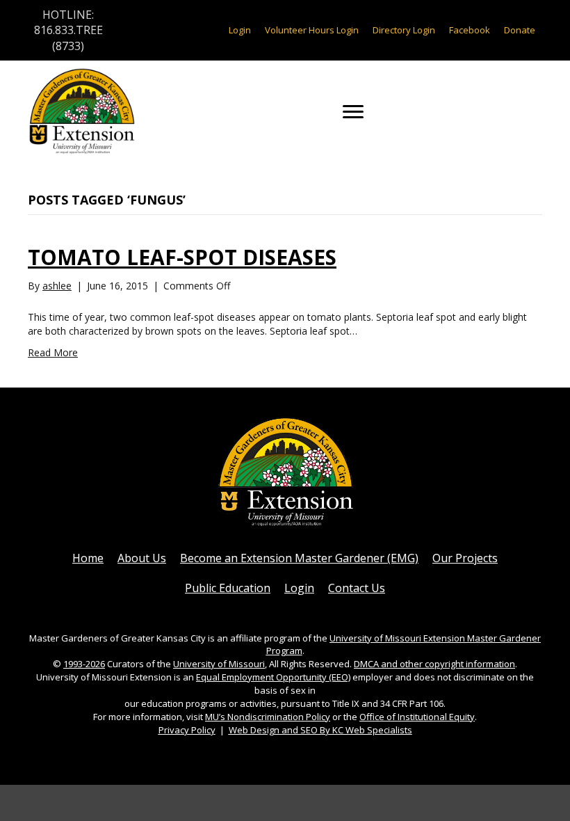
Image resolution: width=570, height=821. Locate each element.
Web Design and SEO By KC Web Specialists (320, 730)
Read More (53, 352)
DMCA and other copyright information (434, 663)
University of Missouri (219, 663)
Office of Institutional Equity (417, 716)
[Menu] (353, 112)
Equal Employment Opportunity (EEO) (273, 677)
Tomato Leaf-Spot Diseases (182, 257)
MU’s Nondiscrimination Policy (267, 716)
